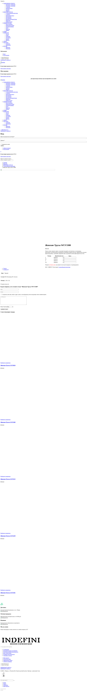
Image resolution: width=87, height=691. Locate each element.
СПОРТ (5, 41)
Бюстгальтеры (9, 24)
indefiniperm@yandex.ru (6, 667)
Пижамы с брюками (10, 4)
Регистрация (6, 55)
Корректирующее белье (11, 19)
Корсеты (8, 29)
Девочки (8, 43)
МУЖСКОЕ (6, 32)
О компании (6, 649)
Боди (7, 27)
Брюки (7, 38)
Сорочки (8, 7)
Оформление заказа (7, 660)
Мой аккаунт (6, 657)
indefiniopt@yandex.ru (5, 60)
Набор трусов (9, 21)
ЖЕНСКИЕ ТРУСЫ (8, 12)
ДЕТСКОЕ (5, 42)
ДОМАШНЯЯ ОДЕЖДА (9, 3)
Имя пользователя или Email (8, 136)
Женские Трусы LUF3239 (8, 536)
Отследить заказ (7, 659)
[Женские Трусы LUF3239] (37, 531)
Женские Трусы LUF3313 (8, 479)
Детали (5, 268)
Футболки (8, 37)
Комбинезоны (9, 8)
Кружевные (8, 18)
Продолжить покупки (6, 68)
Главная (5, 162)
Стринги (8, 14)
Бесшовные (8, 16)
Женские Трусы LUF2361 (8, 592)
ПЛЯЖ (5, 31)
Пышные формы (10, 26)
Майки (7, 30)
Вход (4, 54)
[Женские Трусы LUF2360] (19, 417)
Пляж (7, 35)
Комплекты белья (10, 25)
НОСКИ (5, 46)
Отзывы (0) (5, 269)
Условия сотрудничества (9, 654)
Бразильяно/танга (10, 15)
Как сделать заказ (7, 653)
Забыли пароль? (7, 148)
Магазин (5, 163)
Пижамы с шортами (10, 5)
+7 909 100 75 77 (4, 129)
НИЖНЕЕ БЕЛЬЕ (7, 23)
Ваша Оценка (4, 306)
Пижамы (8, 36)
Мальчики (8, 45)
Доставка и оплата (7, 655)
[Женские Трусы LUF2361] (37, 587)
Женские (8, 47)
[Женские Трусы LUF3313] (37, 474)
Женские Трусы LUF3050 (8, 365)
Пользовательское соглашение (10, 650)
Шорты (7, 10)
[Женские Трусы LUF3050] (37, 360)
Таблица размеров (7, 661)
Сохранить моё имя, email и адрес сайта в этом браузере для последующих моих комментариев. (24, 294)
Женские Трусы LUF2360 (8, 422)
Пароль (3, 140)
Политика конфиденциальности (10, 652)
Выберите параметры (5, 362)
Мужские (8, 48)
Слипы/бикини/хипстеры (12, 13)
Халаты (8, 9)
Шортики (8, 20)
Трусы (7, 34)
